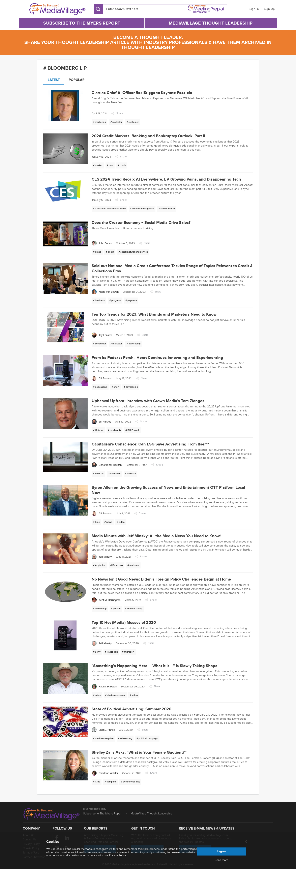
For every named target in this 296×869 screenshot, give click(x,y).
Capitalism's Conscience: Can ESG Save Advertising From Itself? (150, 444)
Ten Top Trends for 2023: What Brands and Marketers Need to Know (154, 314)
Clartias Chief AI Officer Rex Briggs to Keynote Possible (142, 92)
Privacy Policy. (117, 855)
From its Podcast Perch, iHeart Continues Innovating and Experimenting (157, 357)
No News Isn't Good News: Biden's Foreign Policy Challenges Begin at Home (161, 579)
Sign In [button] (254, 9)
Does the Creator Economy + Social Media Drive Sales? (141, 222)
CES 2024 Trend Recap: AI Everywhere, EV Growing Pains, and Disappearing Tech (166, 179)
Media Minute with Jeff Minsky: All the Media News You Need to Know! (156, 536)
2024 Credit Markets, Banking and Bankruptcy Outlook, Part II (148, 136)
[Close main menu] (246, 841)
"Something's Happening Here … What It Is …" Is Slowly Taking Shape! (155, 665)
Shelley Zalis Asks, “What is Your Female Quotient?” (139, 752)
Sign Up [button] (269, 9)
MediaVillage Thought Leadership (211, 23)
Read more (221, 860)
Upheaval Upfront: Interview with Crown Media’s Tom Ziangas (148, 401)
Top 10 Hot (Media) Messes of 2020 (124, 622)
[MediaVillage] (57, 9)
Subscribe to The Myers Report (81, 23)
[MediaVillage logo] (51, 814)
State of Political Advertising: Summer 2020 (131, 709)
